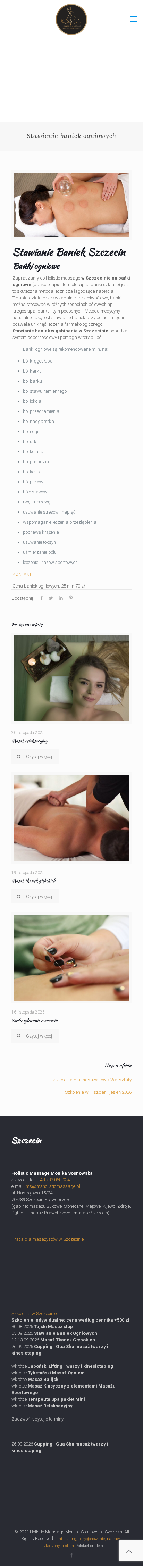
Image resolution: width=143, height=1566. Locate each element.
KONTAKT (22, 574)
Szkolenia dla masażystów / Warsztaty (92, 1079)
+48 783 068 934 (53, 1179)
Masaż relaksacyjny (29, 741)
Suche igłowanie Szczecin (34, 1020)
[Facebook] (71, 1555)
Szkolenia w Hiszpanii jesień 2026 (98, 1092)
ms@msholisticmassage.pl (53, 1186)
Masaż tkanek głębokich (33, 880)
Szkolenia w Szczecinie (34, 1313)
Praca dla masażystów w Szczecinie (47, 1239)
